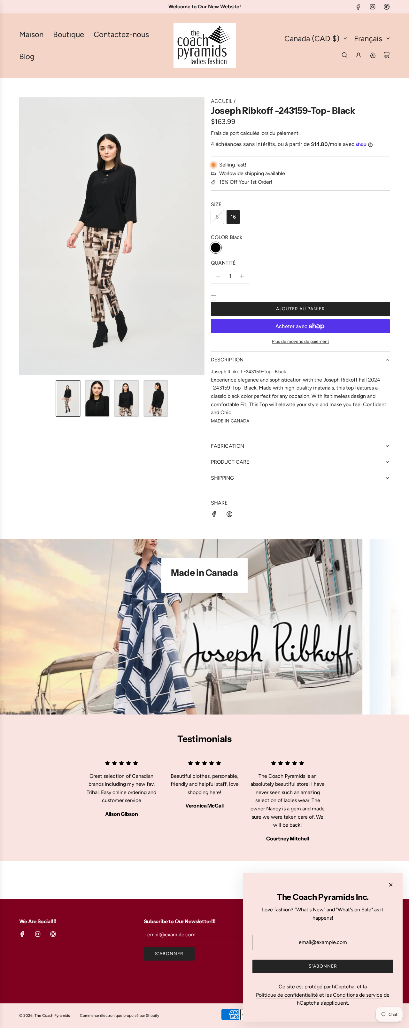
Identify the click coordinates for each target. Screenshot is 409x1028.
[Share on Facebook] (214, 515)
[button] (24, 236)
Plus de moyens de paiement (300, 341)
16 (233, 217)
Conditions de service (357, 995)
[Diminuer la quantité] (218, 276)
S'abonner (169, 953)
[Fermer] (391, 885)
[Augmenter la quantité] (242, 276)
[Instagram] (373, 7)
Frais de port (225, 133)
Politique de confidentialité (287, 995)
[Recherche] (344, 55)
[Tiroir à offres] (373, 55)
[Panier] (387, 55)
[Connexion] (358, 55)
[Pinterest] (387, 7)
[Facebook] (358, 7)
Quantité (223, 263)
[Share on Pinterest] (229, 515)
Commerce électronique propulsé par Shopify (119, 1015)
